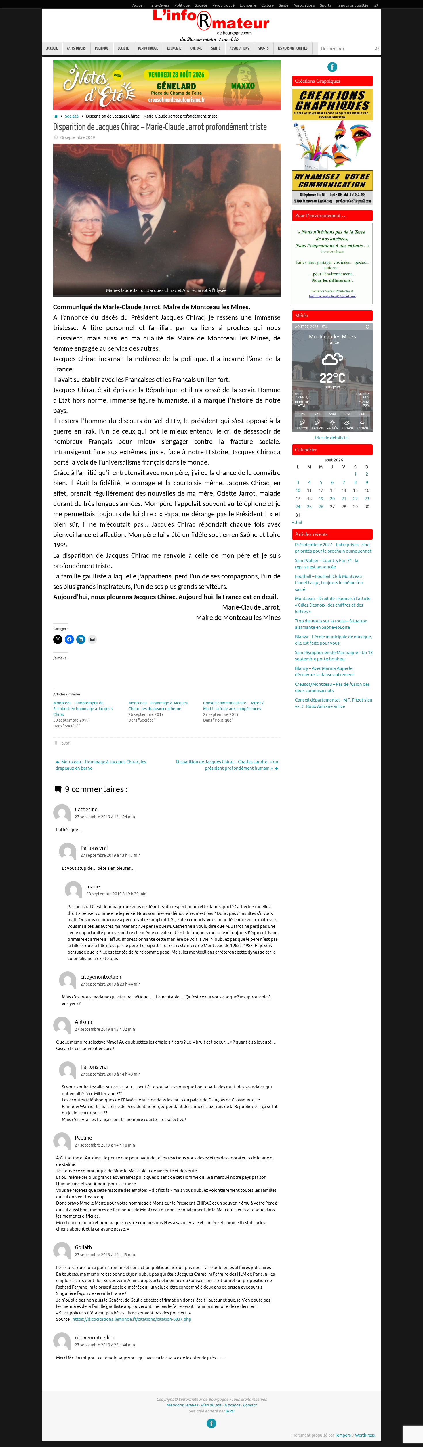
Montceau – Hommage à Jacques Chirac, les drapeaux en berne (101, 765)
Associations (304, 5)
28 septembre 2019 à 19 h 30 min (116, 894)
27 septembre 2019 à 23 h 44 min (111, 984)
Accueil (138, 5)
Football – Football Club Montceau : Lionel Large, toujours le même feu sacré (329, 583)
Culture (267, 5)
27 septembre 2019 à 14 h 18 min (105, 1145)
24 (298, 507)
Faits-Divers (159, 5)
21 (344, 499)
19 (321, 499)
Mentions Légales (182, 1405)
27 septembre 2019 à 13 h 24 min (105, 816)
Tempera (343, 1435)
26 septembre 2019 (77, 137)
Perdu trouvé (223, 5)
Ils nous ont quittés (352, 5)
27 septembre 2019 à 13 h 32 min (105, 1029)
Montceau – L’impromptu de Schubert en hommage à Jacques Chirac (83, 709)
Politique (182, 5)
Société (201, 5)
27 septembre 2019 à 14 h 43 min (111, 1074)
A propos (232, 1405)
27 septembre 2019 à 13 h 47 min (111, 855)
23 (367, 499)
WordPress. (365, 1435)
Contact (249, 1405)
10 (298, 490)
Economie (248, 5)
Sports (325, 5)
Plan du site (211, 1405)
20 (332, 499)
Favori (65, 743)
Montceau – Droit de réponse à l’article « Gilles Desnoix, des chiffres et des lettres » (332, 605)
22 (355, 499)
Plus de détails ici (331, 438)
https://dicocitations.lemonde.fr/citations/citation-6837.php (132, 1319)
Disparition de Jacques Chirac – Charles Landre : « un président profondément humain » (227, 765)
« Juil (297, 522)
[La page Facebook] (332, 67)
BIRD (229, 1411)
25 (309, 507)
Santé (283, 5)
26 (321, 507)
